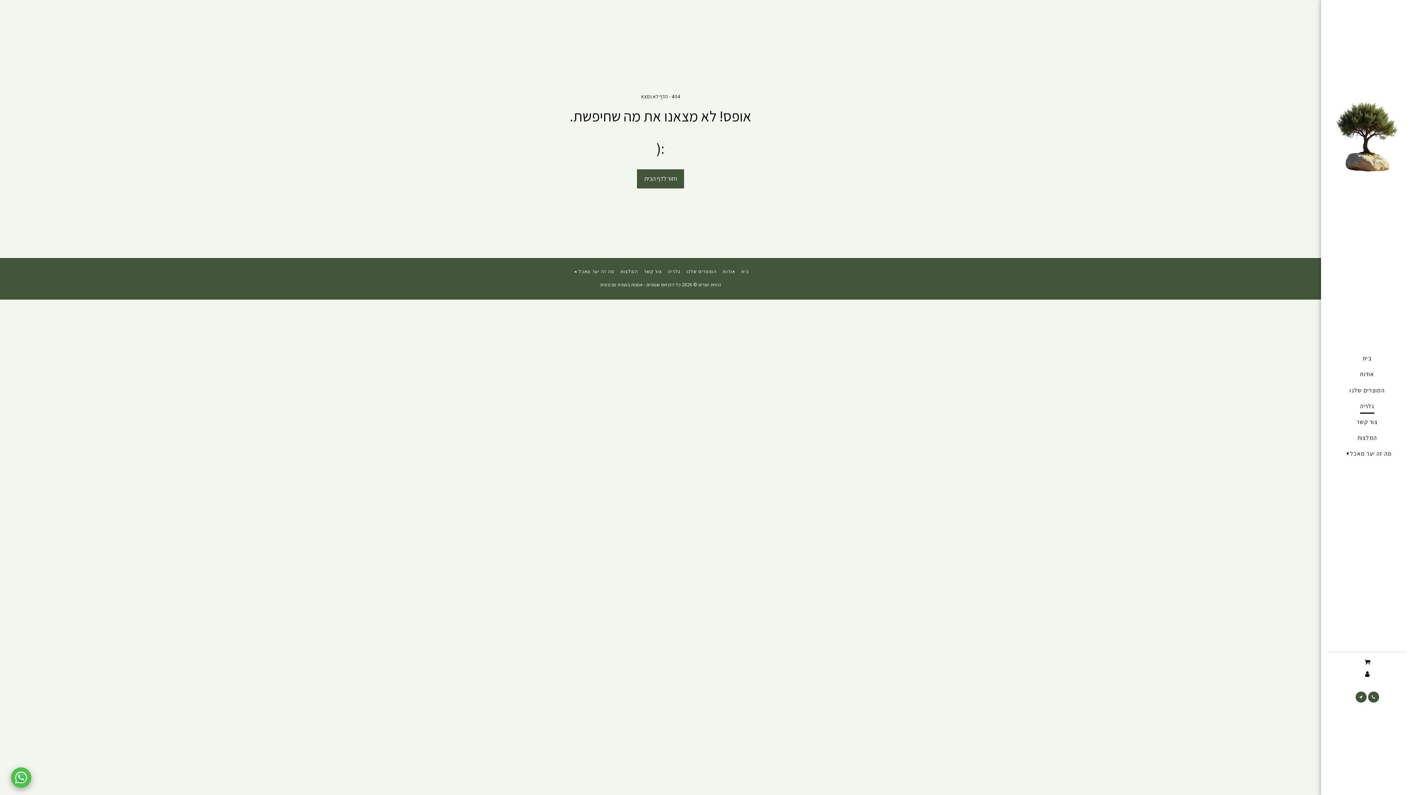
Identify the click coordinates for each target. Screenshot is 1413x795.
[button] (1367, 454)
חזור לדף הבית (660, 178)
